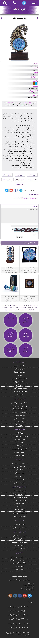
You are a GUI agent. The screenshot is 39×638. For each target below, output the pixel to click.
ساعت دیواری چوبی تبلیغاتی (19, 556)
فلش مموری (19, 442)
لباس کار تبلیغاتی (19, 476)
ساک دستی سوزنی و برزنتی (19, 402)
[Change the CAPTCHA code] (13, 229)
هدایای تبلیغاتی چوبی (19, 563)
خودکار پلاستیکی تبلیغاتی (20, 409)
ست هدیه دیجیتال (19, 372)
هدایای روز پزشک (32, 179)
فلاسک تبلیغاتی (20, 524)
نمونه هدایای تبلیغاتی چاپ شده (11, 350)
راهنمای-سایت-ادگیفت (25, 350)
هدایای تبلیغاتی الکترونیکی (19, 436)
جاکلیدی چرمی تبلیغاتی (19, 405)
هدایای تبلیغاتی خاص (19, 439)
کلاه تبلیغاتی (19, 469)
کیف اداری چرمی (19, 466)
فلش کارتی (19, 445)
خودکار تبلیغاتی (19, 503)
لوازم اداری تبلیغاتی (19, 500)
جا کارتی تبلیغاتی (19, 418)
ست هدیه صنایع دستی (19, 381)
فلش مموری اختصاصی (19, 449)
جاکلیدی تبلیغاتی (19, 415)
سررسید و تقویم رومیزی (19, 513)
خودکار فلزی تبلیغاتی (19, 490)
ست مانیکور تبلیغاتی (19, 527)
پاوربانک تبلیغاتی (19, 452)
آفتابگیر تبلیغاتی (19, 548)
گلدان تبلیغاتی (19, 569)
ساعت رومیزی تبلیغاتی (19, 494)
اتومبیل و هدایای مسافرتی (19, 542)
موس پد (19, 506)
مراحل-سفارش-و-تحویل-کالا (25, 335)
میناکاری (19, 375)
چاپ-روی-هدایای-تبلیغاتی (25, 320)
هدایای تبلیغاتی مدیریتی (19, 378)
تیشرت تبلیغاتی (20, 473)
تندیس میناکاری (32, 175)
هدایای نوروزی (20, 175)
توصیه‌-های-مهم (10, 319)
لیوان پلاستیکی (19, 425)
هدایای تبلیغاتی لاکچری (19, 388)
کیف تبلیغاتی (19, 479)
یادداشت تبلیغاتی (19, 510)
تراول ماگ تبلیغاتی (19, 545)
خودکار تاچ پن (19, 433)
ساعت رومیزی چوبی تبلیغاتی (19, 559)
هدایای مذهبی (19, 184)
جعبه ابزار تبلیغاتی (19, 539)
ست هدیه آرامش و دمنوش (19, 385)
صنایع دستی (19, 394)
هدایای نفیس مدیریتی (19, 391)
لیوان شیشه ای (19, 421)
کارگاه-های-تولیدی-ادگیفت (10, 335)
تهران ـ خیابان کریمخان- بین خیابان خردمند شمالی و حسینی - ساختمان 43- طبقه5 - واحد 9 (18, 634)
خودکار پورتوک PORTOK (19, 497)
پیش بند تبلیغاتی (19, 482)
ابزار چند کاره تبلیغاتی (19, 535)
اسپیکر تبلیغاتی (19, 455)
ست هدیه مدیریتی (19, 365)
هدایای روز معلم (6, 179)
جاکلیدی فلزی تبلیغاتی (19, 412)
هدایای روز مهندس (19, 179)
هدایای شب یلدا (7, 175)
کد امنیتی (36, 234)
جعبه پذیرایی (19, 566)
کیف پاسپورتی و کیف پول (19, 463)
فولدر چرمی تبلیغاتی (19, 516)
